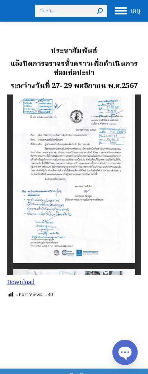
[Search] (100, 11)
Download (21, 282)
